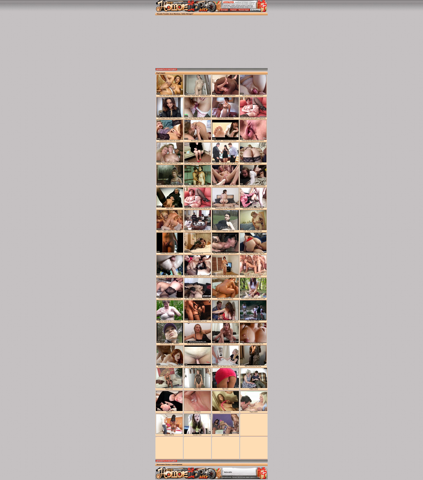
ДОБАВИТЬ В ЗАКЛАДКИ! (166, 69)
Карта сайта (228, 472)
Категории (224, 10)
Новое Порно (228, 2)
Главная (233, 10)
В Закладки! (255, 10)
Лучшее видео (244, 10)
